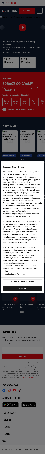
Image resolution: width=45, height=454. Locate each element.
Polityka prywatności (23, 216)
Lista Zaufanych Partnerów (14, 274)
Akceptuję (22, 288)
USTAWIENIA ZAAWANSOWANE (22, 282)
